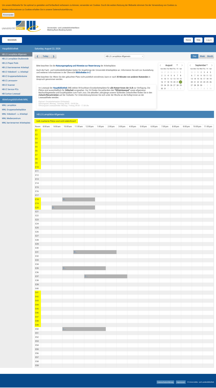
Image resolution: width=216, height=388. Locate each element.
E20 (37, 207)
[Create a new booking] (46, 131)
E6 (36, 151)
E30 (37, 248)
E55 (37, 349)
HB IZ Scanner (8, 85)
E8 (36, 159)
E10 (37, 167)
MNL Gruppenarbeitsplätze (14, 109)
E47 (37, 317)
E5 (36, 147)
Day (194, 56)
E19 (37, 203)
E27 (37, 236)
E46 (37, 313)
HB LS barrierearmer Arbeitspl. (15, 67)
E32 (37, 256)
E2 (36, 134)
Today (45, 56)
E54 (37, 345)
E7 (36, 155)
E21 (37, 211)
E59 (37, 365)
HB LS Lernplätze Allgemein (14, 54)
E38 (37, 280)
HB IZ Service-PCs (10, 89)
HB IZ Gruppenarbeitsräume (14, 76)
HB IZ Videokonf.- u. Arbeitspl (15, 72)
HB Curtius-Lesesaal (11, 94)
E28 (37, 240)
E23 (37, 220)
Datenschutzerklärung (62, 9)
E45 (37, 309)
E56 (37, 353)
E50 (37, 329)
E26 (37, 232)
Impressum (181, 382)
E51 (37, 333)
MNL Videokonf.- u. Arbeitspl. (15, 114)
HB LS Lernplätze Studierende (15, 59)
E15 (37, 187)
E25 (37, 228)
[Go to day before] (37, 56)
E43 (37, 300)
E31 (37, 252)
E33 (37, 260)
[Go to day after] (54, 56)
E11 (37, 171)
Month (210, 56)
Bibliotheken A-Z (83, 72)
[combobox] (124, 56)
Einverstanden (8, 15)
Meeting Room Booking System (59, 30)
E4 (36, 143)
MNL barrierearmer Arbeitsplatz (16, 123)
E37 (37, 276)
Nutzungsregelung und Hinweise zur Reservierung (78, 66)
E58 (37, 361)
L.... (64, 329)
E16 (37, 191)
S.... (64, 268)
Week (202, 56)
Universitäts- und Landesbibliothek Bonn (63, 28)
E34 (37, 264)
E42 (37, 296)
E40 (37, 288)
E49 (37, 325)
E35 (37, 268)
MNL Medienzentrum (11, 118)
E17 (37, 195)
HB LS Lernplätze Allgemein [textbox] (118, 56)
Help (198, 40)
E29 (37, 244)
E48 (37, 321)
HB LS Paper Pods (10, 63)
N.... (64, 199)
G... (53, 207)
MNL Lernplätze (9, 105)
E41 (37, 292)
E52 (37, 337)
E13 (37, 179)
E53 (37, 341)
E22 (37, 215)
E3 (36, 138)
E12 (37, 175)
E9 (36, 163)
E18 (37, 199)
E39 (37, 284)
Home (188, 40)
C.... (86, 276)
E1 (36, 130)
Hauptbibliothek (60, 88)
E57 (37, 357)
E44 (37, 305)
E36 (37, 272)
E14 (37, 183)
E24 (37, 224)
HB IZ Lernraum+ (9, 80)
